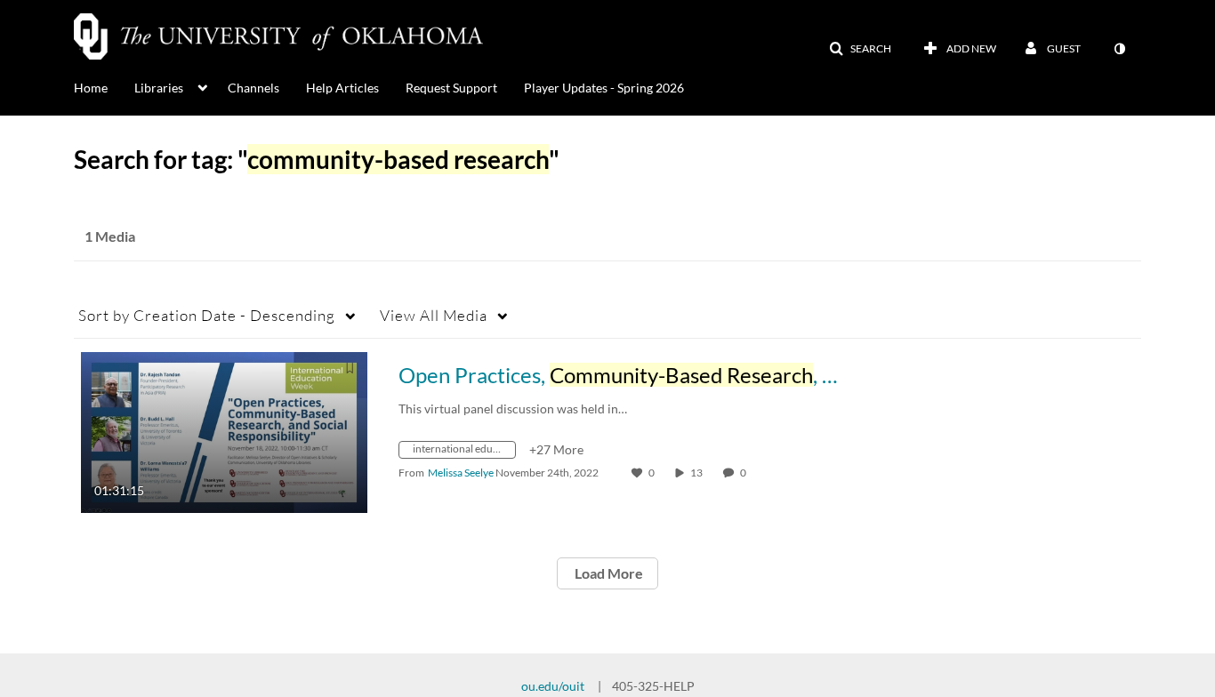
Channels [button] (253, 87)
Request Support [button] (451, 87)
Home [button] (91, 87)
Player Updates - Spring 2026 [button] (604, 87)
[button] (860, 49)
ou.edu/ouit (552, 685)
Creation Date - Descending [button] (206, 315)
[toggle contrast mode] (1119, 49)
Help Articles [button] (342, 87)
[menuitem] (104, 86)
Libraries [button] (158, 87)
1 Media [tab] (109, 236)
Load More (607, 573)
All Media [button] (433, 315)
